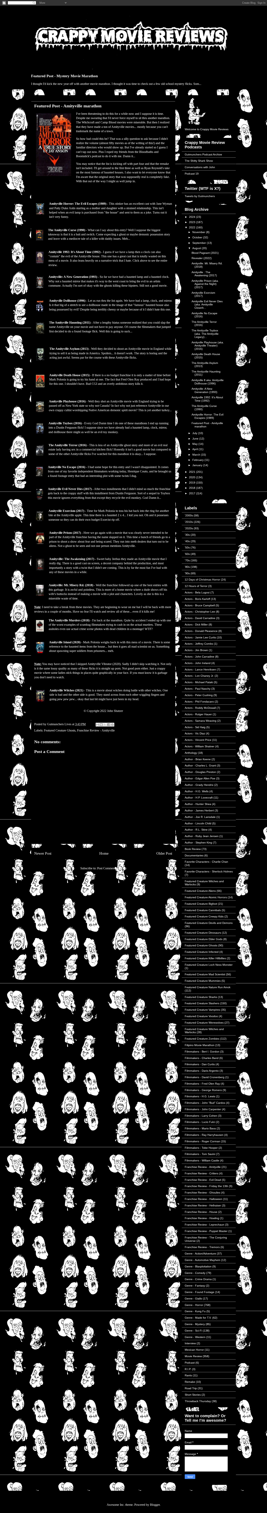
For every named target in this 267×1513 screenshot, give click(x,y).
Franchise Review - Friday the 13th (206, 1186)
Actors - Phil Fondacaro (199, 701)
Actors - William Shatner (199, 746)
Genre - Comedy (195, 1272)
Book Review (193, 849)
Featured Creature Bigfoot (201, 903)
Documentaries (194, 855)
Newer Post (42, 853)
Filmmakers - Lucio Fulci (200, 1122)
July (195, 433)
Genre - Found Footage (199, 1292)
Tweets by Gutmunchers (200, 196)
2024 (192, 216)
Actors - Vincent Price (198, 739)
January (197, 465)
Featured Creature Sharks (201, 997)
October (197, 237)
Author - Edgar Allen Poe (200, 778)
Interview (190, 1343)
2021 (192, 471)
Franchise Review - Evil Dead (203, 1179)
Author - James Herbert (199, 810)
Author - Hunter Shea (198, 804)
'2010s (189, 521)
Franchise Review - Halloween (203, 1199)
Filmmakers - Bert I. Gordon (202, 1051)
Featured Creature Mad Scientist (205, 974)
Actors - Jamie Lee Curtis (200, 637)
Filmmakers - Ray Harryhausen (204, 1134)
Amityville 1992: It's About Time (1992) (74, 252)
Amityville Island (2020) (65, 642)
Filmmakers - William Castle (202, 1160)
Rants (188, 1375)
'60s (187, 553)
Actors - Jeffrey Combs (199, 643)
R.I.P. (188, 1369)
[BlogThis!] (101, 725)
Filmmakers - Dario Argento (202, 1070)
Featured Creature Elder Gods (203, 939)
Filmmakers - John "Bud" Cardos (205, 1102)
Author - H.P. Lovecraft (199, 797)
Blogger (155, 1504)
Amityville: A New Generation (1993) (72, 276)
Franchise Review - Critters (201, 1173)
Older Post (164, 853)
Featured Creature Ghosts (59, 730)
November (199, 232)
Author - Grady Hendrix (199, 784)
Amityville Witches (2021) (66, 690)
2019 (192, 482)
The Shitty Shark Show (199, 160)
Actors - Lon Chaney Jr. (199, 675)
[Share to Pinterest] (112, 725)
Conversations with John (200, 167)
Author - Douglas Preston (200, 772)
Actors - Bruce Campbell (200, 605)
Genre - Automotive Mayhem (202, 1260)
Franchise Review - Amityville (96, 730)
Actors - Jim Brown (196, 650)
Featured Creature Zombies (202, 1038)
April (195, 449)
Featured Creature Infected (202, 951)
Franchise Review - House (201, 1211)
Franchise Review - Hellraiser (203, 1205)
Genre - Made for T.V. (198, 1317)
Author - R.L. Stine (196, 829)
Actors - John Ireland (198, 663)
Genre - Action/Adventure (200, 1253)
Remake (190, 1381)
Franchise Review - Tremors (202, 1247)
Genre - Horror (194, 1305)
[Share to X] (105, 725)
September (199, 242)
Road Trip (191, 1388)
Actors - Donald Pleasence (201, 631)
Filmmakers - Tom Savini (200, 1154)
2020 (192, 477)
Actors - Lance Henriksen (200, 669)
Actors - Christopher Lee (200, 611)
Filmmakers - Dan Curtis (200, 1064)
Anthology (191, 752)
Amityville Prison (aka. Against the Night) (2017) (205, 284)
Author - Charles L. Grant (200, 765)
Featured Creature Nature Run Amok (207, 987)
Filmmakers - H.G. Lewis (200, 1096)
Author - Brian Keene (198, 759)
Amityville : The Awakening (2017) (204, 274)
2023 (192, 222)
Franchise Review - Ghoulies (202, 1192)
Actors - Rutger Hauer (198, 714)
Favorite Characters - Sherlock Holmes (209, 871)
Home (103, 853)
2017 (192, 493)
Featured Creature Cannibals (203, 910)
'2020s (189, 528)
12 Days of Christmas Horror (202, 579)
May (195, 443)
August (197, 248)
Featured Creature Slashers (202, 1003)
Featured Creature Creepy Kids (204, 916)
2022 (192, 227)
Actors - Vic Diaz (195, 733)
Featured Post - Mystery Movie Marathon (64, 76)
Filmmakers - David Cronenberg (204, 1077)
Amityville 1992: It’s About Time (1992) (207, 399)
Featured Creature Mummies (203, 980)
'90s (187, 573)
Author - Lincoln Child (198, 823)
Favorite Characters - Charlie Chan (206, 861)
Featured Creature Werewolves (204, 1022)
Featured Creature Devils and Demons (209, 922)
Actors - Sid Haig (195, 727)
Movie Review (193, 1356)
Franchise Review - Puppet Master (206, 1231)
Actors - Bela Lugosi (197, 592)
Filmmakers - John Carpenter (203, 1109)
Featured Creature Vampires (202, 1009)
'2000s (189, 515)
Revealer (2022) (202, 258)
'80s (187, 566)
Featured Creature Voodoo (201, 1016)
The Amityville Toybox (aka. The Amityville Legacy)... (205, 334)
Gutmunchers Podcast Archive (203, 154)
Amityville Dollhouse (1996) (67, 300)
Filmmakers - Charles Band (202, 1058)
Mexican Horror (194, 1349)
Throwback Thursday (198, 1401)
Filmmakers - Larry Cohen (201, 1115)
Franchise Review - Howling (202, 1218)
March (196, 454)
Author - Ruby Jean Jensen (202, 836)
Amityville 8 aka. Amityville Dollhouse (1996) (208, 382)
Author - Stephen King (198, 842)
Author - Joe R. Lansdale (200, 816)
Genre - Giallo (193, 1298)
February (198, 459)
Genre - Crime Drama (198, 1279)
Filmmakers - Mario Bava (200, 1128)
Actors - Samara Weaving (200, 720)
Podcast (190, 1362)
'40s (187, 541)
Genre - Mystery (195, 1324)
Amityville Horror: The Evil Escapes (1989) (77, 203)
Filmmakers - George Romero (203, 1090)
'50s (187, 547)
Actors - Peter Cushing (199, 695)
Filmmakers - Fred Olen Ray (202, 1083)
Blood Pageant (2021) (205, 252)
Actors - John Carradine (199, 656)
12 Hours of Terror (196, 586)
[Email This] (97, 725)
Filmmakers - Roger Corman (202, 1141)
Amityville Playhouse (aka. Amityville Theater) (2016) (208, 346)
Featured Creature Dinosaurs (203, 932)
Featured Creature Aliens (200, 890)
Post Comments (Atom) (111, 868)
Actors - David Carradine (200, 618)
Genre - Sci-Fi (193, 1330)
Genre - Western (195, 1337)
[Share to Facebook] (109, 725)
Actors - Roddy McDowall (200, 707)
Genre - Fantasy (195, 1285)
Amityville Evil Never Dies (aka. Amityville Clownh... (207, 305)
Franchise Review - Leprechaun (204, 1224)
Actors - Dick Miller (196, 624)
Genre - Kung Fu (195, 1311)
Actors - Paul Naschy (198, 688)
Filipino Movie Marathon (199, 1045)
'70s (187, 560)
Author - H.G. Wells (197, 791)
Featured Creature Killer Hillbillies (205, 958)
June (195, 438)
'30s (187, 534)
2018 (192, 487)
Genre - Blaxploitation (198, 1266)
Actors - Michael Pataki (199, 682)
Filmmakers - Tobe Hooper (201, 1147)
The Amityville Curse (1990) (66, 230)
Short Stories (193, 1394)
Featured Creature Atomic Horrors (206, 897)
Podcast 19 (192, 173)
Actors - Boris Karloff (197, 598)
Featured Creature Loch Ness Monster (209, 964)
